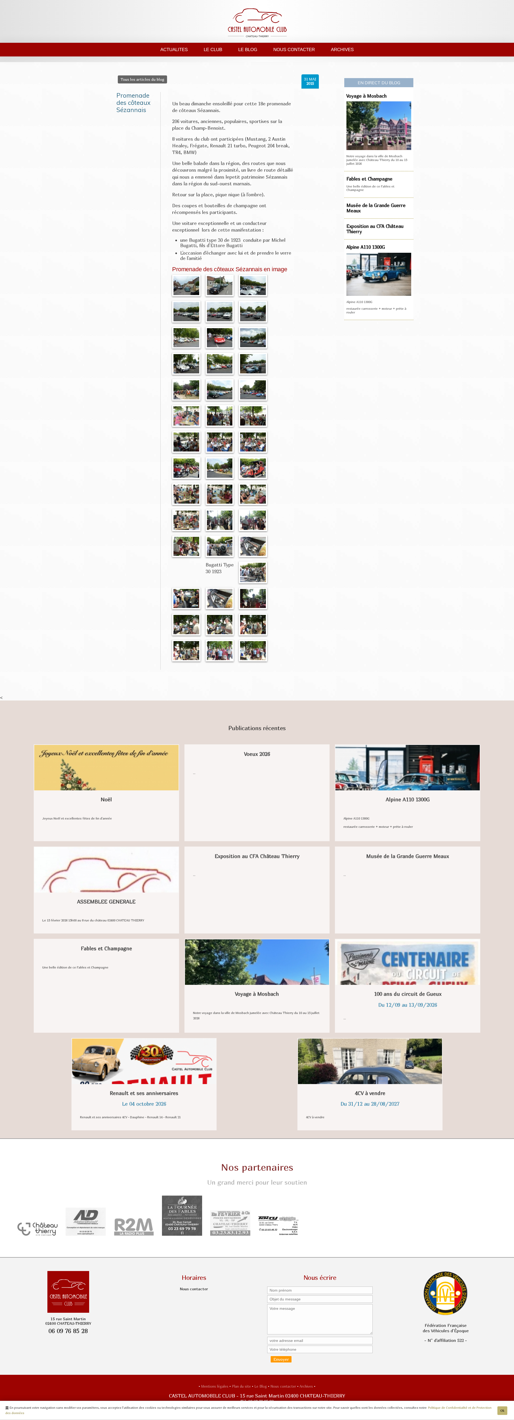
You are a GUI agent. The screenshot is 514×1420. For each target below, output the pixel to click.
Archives (342, 49)
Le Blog (247, 49)
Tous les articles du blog (142, 79)
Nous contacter (294, 49)
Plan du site (242, 1386)
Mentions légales (215, 1386)
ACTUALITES (174, 49)
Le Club (213, 49)
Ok (502, 1411)
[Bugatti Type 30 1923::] (220, 546)
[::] (186, 285)
